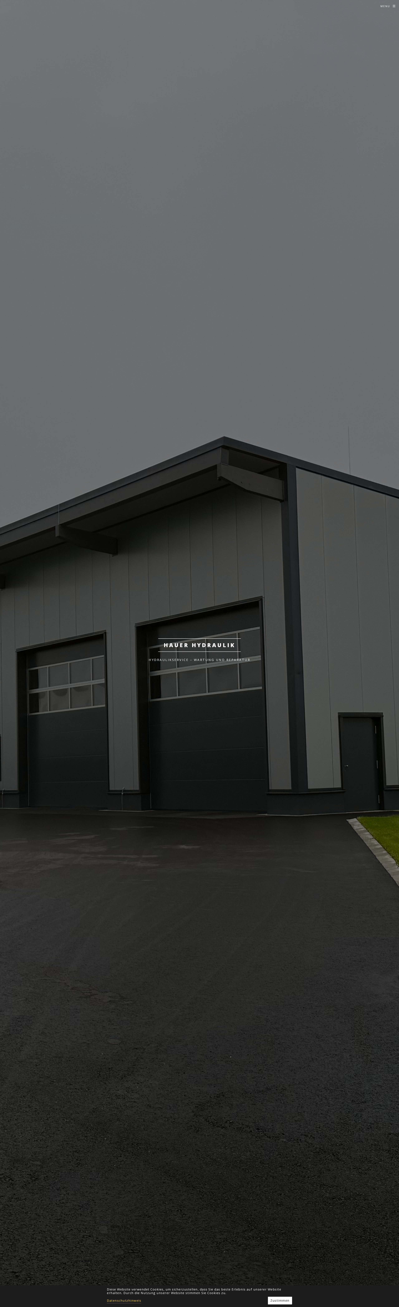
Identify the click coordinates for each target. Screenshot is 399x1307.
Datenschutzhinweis (124, 1300)
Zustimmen (280, 1300)
